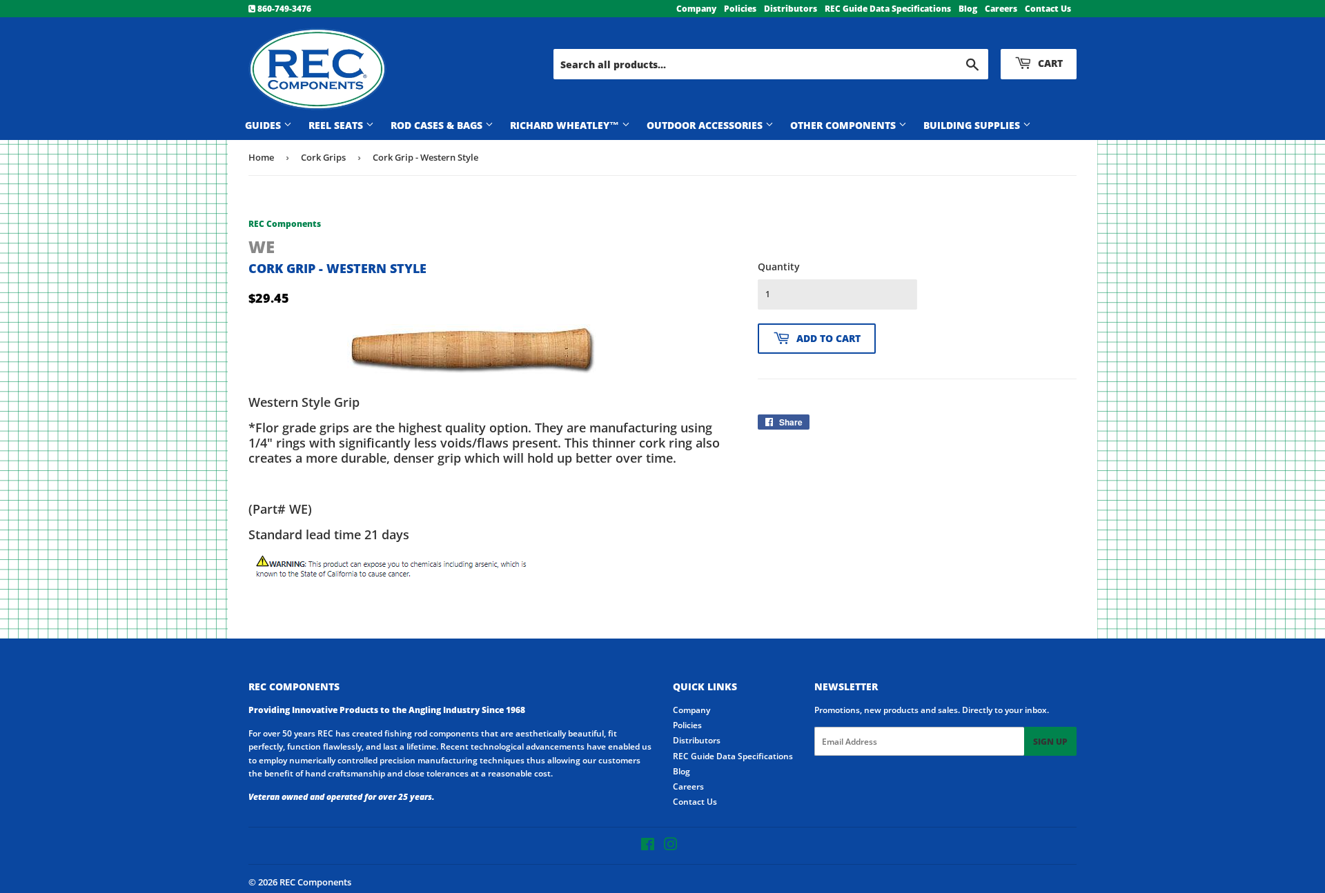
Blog (968, 8)
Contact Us (1048, 8)
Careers (1001, 8)
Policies (740, 8)
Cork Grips (323, 157)
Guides (264, 125)
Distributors (790, 8)
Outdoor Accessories (706, 125)
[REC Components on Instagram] (671, 846)
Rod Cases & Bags (438, 125)
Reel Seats (337, 125)
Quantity (779, 266)
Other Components (844, 125)
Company (696, 8)
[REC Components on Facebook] (647, 846)
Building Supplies (973, 125)
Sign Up (1050, 741)
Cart (1049, 63)
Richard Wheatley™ (566, 125)
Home (261, 157)
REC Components (315, 882)
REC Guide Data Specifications (888, 8)
